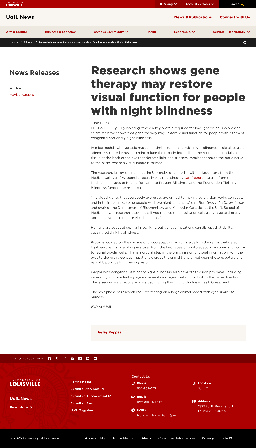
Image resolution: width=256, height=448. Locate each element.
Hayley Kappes (108, 332)
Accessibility (95, 438)
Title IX (226, 438)
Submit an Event (83, 403)
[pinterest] (87, 358)
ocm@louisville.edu (150, 402)
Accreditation (123, 438)
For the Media (81, 382)
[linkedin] (80, 358)
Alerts (146, 438)
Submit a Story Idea (85, 389)
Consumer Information (176, 438)
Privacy (208, 438)
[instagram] (64, 358)
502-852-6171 (146, 388)
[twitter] (57, 358)
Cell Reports (194, 177)
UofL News (21, 398)
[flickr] (95, 358)
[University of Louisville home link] (15, 4)
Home (15, 42)
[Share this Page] (243, 42)
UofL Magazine (82, 410)
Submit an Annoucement (89, 396)
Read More (19, 407)
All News (28, 42)
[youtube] (72, 358)
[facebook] (49, 358)
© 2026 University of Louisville (34, 438)
